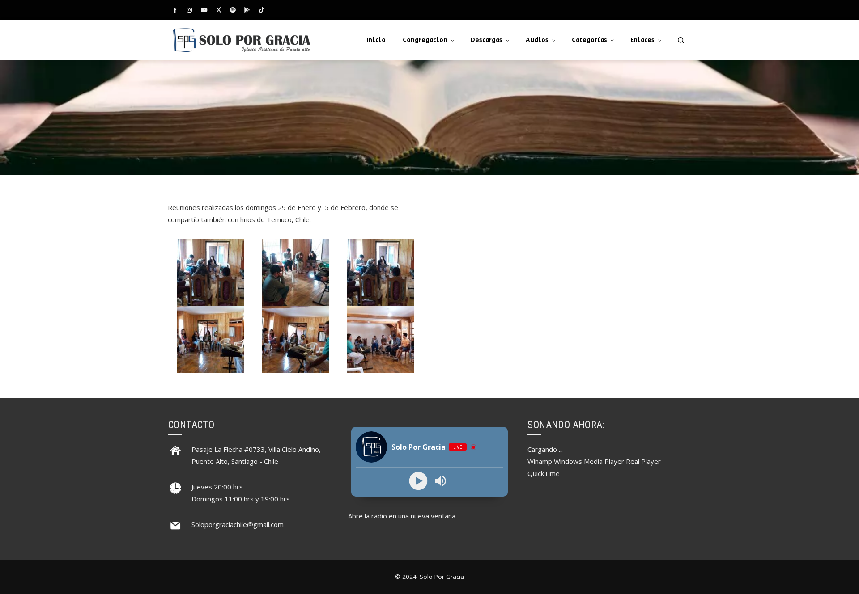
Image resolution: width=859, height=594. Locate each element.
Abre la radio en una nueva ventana (401, 515)
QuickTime (543, 473)
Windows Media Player (589, 461)
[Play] (418, 481)
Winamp (539, 461)
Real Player (643, 461)
